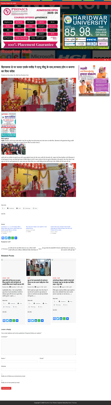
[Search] (108, 60)
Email (42, 358)
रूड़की (8, 242)
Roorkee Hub (16, 51)
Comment (4, 337)
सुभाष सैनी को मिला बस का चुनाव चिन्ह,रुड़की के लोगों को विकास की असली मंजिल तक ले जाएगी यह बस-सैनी (13, 282)
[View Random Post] (105, 60)
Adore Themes (72, 402)
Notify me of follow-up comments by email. (13, 376)
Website (3, 366)
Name (3, 358)
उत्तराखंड (4, 278)
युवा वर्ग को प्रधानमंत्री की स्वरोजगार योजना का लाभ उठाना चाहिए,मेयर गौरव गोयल (38, 282)
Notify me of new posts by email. (10, 382)
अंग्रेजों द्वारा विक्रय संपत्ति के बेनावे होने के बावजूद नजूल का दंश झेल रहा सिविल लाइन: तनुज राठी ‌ (63, 282)
